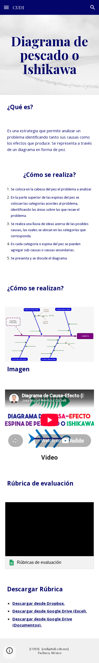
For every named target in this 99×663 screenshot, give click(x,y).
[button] (6, 7)
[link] (49, 535)
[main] (49, 55)
